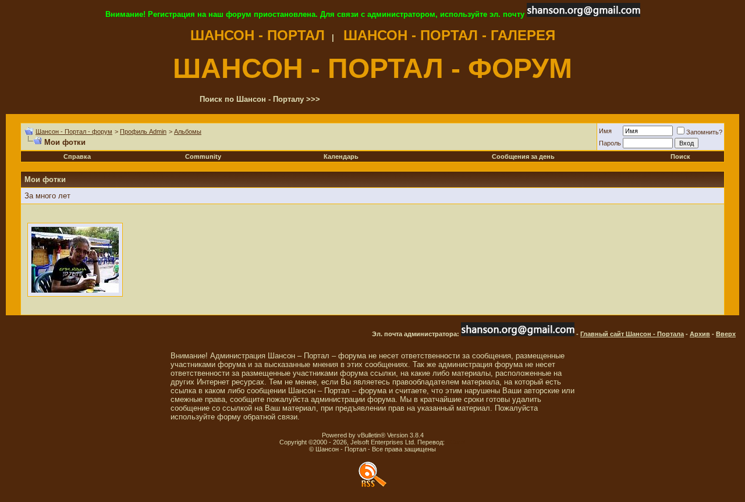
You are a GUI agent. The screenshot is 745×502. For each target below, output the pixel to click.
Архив (700, 333)
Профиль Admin (143, 131)
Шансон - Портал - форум (74, 131)
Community (203, 156)
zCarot (456, 442)
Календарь (341, 156)
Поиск (680, 156)
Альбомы (187, 131)
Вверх (726, 333)
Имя (605, 130)
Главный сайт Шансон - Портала (632, 333)
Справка (77, 156)
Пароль (610, 143)
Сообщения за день (523, 156)
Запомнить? (704, 132)
